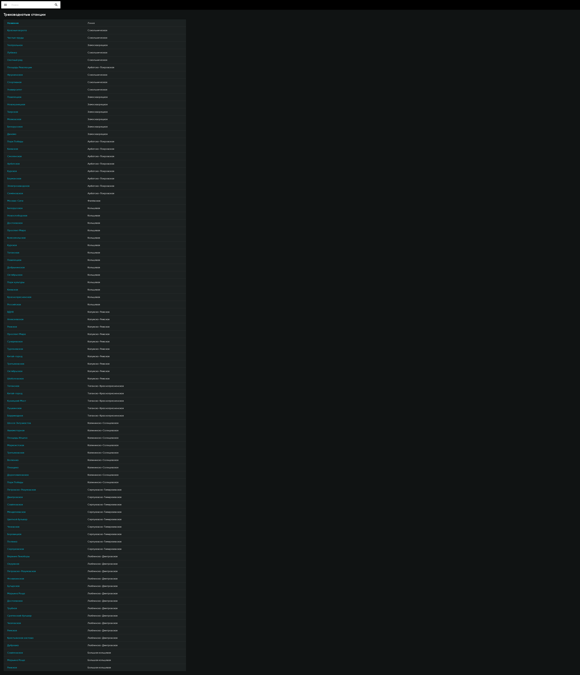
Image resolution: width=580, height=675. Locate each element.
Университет (14, 89)
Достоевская (15, 223)
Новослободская (17, 215)
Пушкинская (14, 408)
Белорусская (15, 126)
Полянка (12, 541)
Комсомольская (16, 237)
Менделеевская (16, 511)
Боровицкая (14, 534)
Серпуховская (15, 549)
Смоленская (14, 156)
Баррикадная (15, 415)
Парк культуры (15, 282)
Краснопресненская (19, 297)
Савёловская (15, 504)
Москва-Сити (15, 200)
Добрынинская (16, 267)
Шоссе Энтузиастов (19, 423)
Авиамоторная (15, 430)
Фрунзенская (15, 74)
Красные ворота (17, 30)
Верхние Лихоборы (18, 556)
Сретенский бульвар (19, 615)
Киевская (12, 148)
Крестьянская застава (20, 637)
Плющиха (12, 467)
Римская (12, 630)
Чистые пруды (15, 37)
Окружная (13, 563)
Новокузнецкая (16, 104)
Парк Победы (15, 141)
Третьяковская (15, 363)
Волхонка (12, 460)
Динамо (11, 134)
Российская (14, 304)
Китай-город (14, 356)
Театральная (15, 45)
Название (13, 22)
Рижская (12, 326)
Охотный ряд (14, 60)
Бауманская (14, 178)
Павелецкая (14, 97)
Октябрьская (14, 274)
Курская (12, 171)
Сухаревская (15, 341)
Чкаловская (14, 623)
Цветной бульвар (17, 519)
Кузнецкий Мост (16, 400)
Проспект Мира (16, 230)
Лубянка (12, 52)
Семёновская (15, 193)
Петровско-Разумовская (21, 489)
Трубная (12, 608)
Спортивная (14, 82)
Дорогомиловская (18, 474)
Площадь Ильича (17, 437)
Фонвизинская (15, 578)
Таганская (13, 252)
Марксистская (15, 445)
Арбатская (13, 163)
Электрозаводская (18, 185)
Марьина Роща (16, 593)
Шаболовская (15, 378)
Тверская (12, 111)
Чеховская (13, 526)
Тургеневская (15, 348)
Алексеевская (15, 319)
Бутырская (13, 586)
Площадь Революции (19, 67)
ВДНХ (10, 311)
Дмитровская (15, 497)
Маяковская (14, 119)
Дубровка (13, 645)
